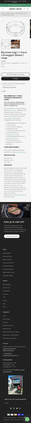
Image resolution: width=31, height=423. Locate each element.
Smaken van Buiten (11, 417)
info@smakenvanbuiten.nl (10, 355)
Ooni (4, 303)
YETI (4, 297)
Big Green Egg (6, 284)
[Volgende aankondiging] (28, 1)
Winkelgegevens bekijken (9, 87)
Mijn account (6, 319)
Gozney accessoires (8, 262)
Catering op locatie (8, 269)
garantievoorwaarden (17, 195)
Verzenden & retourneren (10, 338)
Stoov (4, 307)
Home (2, 13)
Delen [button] (4, 91)
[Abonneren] (26, 403)
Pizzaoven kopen (7, 256)
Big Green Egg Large (19, 152)
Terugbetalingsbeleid (22, 417)
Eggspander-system (13, 134)
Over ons (5, 322)
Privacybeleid (6, 419)
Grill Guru (5, 294)
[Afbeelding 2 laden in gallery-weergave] (15, 44)
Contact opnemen (11, 236)
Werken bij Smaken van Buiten (11, 332)
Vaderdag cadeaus (8, 275)
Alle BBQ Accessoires (10, 13)
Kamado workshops (8, 266)
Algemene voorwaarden (16, 419)
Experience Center (8, 325)
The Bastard (6, 291)
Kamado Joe (6, 287)
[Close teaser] (25, 417)
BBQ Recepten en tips (9, 272)
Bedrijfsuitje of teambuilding (10, 335)
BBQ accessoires (7, 259)
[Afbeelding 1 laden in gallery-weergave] (5, 44)
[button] (2, 9)
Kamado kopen (7, 253)
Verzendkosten (15, 63)
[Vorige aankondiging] (2, 1)
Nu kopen (15, 78)
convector (14, 110)
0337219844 (8, 353)
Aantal (2, 66)
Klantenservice (7, 328)
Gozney (5, 300)
